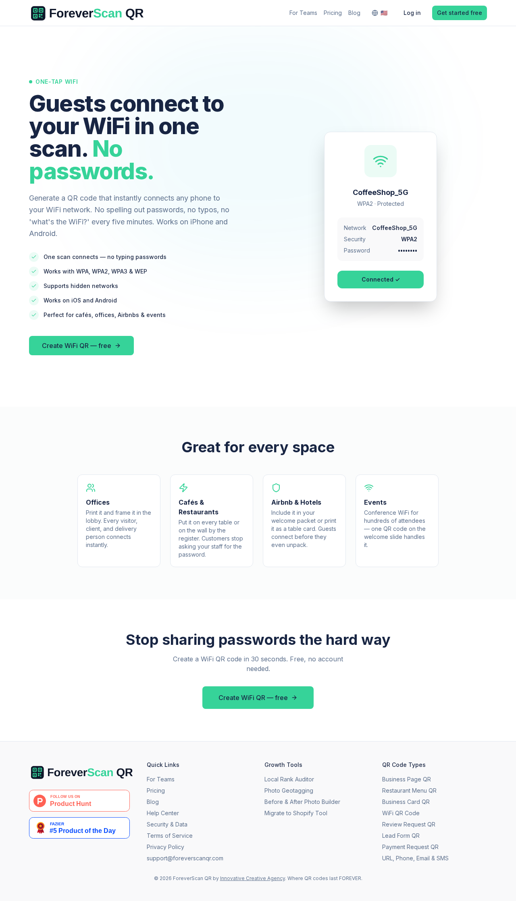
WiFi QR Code (401, 813)
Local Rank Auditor (289, 779)
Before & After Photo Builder (302, 801)
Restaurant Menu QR (409, 790)
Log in (412, 12)
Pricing (333, 12)
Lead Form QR (401, 835)
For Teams (303, 12)
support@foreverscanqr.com (185, 858)
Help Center (163, 813)
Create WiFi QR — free (76, 346)
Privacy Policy (165, 846)
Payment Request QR (410, 846)
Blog (354, 12)
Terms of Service (170, 835)
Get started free (459, 12)
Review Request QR (408, 824)
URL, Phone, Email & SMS (415, 858)
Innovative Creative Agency (252, 878)
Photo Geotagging (288, 790)
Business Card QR (406, 801)
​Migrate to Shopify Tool (295, 813)
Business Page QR (406, 779)
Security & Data (167, 824)
